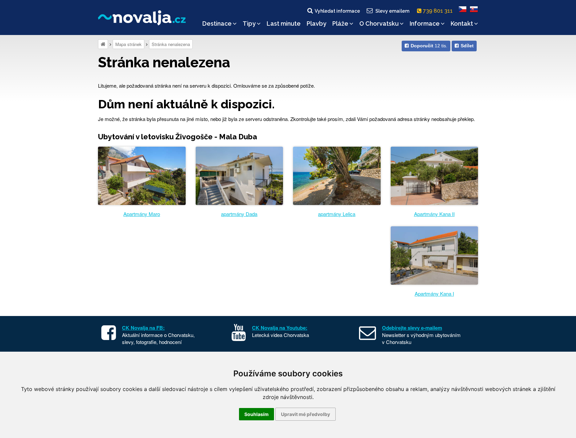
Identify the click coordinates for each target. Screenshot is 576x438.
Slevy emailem (392, 11)
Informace (425, 23)
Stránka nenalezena (171, 44)
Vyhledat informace (337, 11)
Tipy (249, 23)
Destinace (217, 23)
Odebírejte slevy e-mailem (412, 327)
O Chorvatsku (379, 23)
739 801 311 (438, 11)
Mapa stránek (128, 44)
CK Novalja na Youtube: (279, 327)
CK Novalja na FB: (143, 327)
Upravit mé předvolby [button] (305, 414)
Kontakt (462, 23)
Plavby (316, 23)
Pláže (340, 23)
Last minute (284, 23)
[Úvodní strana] (103, 44)
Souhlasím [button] (256, 414)
